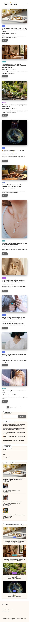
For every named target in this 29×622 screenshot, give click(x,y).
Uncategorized (6, 457)
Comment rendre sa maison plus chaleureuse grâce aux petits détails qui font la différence (14, 65)
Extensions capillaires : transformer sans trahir (14, 391)
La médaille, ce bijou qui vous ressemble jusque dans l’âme (14, 355)
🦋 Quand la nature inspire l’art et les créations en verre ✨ (13, 151)
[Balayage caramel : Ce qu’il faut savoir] (5, 485)
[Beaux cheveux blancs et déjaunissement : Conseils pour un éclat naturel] (5, 510)
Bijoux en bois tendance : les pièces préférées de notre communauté (12, 185)
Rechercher (7, 412)
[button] (21, 407)
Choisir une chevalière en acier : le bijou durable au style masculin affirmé (13, 318)
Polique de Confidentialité (7, 609)
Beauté (4, 449)
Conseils (4, 61)
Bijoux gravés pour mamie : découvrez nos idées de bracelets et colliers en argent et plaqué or (14, 29)
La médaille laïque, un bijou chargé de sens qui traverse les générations (14, 243)
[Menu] (26, 3)
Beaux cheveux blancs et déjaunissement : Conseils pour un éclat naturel (14, 515)
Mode (3, 25)
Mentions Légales (5, 611)
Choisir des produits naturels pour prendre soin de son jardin (14, 105)
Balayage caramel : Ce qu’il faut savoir (11, 490)
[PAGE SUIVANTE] (21, 407)
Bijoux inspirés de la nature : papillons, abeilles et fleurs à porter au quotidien (13, 281)
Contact (3, 608)
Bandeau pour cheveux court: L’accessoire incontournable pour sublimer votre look (12, 502)
